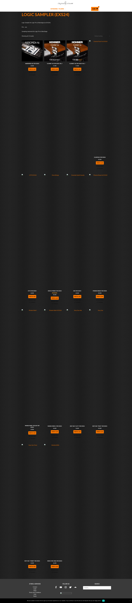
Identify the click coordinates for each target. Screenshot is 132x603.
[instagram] (66, 587)
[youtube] (62, 587)
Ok (103, 600)
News (35, 596)
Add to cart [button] (32, 69)
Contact (35, 587)
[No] (130, 600)
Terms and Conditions (35, 592)
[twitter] (71, 587)
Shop (34, 590)
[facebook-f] (57, 587)
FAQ (35, 594)
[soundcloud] (75, 587)
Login (34, 588)
